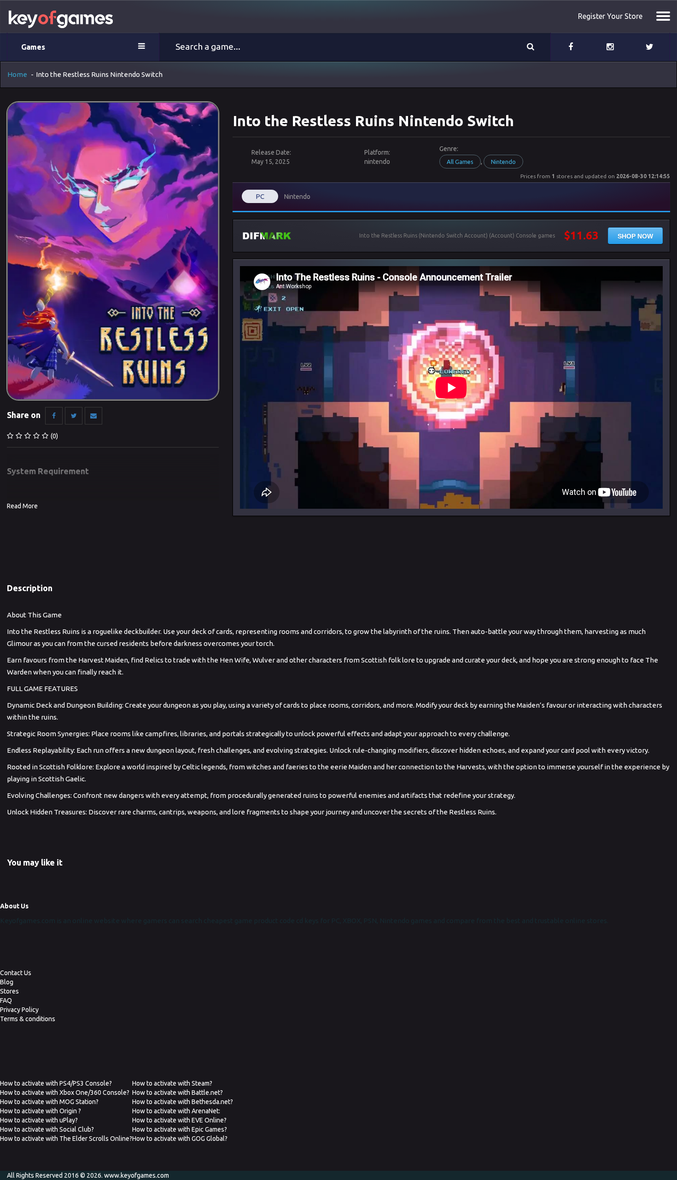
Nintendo (503, 161)
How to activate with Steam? (172, 1083)
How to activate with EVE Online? (179, 1120)
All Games (460, 161)
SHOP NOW (635, 236)
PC (260, 196)
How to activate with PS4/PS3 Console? (56, 1083)
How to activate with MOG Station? (49, 1101)
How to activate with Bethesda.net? (182, 1101)
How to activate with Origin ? (40, 1111)
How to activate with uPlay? (39, 1120)
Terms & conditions (27, 1019)
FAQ (6, 1000)
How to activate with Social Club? (47, 1129)
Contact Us (15, 973)
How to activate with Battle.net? (177, 1092)
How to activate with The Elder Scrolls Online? (66, 1138)
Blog (6, 982)
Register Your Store (610, 16)
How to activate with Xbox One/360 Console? (64, 1092)
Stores (9, 991)
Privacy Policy (19, 1009)
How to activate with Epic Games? (179, 1129)
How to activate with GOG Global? (180, 1138)
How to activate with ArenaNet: (176, 1111)
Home (17, 74)
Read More (22, 506)
